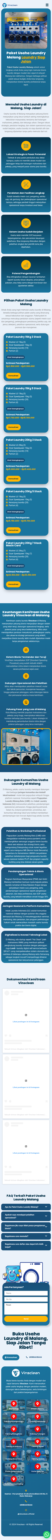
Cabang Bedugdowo (13, 1434)
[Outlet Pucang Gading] (14, 1479)
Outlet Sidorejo (37, 1471)
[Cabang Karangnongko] (14, 1417)
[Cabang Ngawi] (38, 1442)
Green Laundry (37, 1409)
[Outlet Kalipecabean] (14, 1466)
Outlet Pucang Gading (14, 1484)
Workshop (14, 1408)
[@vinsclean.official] (26, 1510)
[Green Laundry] (38, 1404)
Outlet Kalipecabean (13, 1471)
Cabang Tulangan (37, 1434)
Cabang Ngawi (38, 1446)
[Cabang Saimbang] (38, 1417)
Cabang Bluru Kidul (14, 1459)
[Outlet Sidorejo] (38, 1466)
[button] (47, 5)
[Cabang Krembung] (14, 1442)
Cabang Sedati (37, 1459)
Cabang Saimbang (37, 1421)
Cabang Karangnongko (14, 1421)
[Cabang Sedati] (38, 1454)
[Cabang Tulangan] (38, 1429)
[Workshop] (14, 1404)
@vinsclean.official (26, 1514)
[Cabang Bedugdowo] (14, 1429)
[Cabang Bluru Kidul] (14, 1454)
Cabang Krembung (14, 1446)
